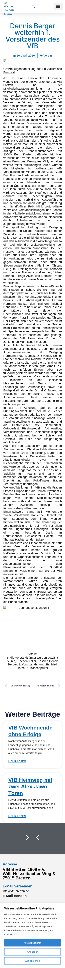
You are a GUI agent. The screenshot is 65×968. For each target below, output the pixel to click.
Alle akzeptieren (32, 942)
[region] (32, 935)
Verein (47, 55)
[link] (33, 6)
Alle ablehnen (32, 960)
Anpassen (32, 951)
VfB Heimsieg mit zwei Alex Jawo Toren (30, 786)
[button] (58, 6)
